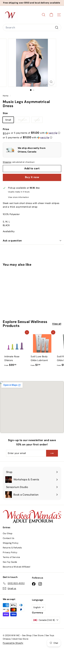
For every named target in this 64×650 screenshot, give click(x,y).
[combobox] (32, 27)
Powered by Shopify (13, 643)
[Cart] (51, 15)
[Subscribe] (52, 453)
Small (8, 119)
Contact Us (8, 538)
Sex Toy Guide (10, 562)
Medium (23, 120)
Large (38, 120)
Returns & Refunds (12, 547)
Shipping (7, 162)
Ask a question (12, 240)
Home (6, 95)
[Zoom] (51, 82)
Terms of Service (11, 557)
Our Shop (7, 533)
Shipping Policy (10, 543)
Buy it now (32, 177)
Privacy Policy (10, 552)
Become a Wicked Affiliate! (16, 566)
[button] (35, 132)
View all (56, 323)
